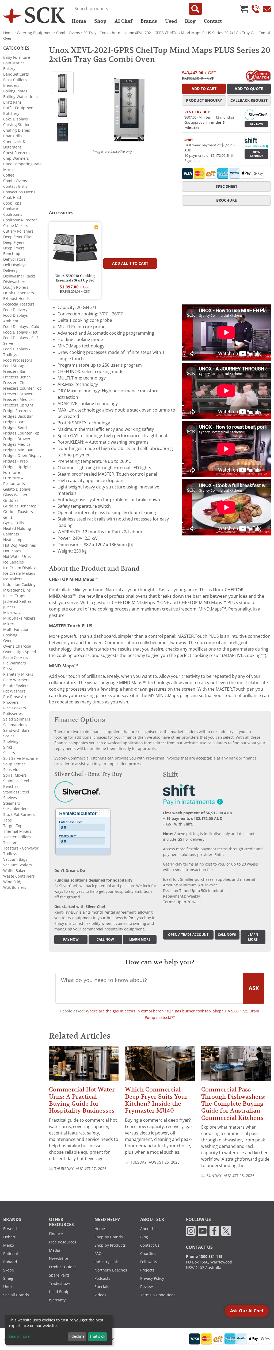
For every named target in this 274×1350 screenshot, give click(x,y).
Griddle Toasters (18, 512)
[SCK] (34, 15)
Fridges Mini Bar (18, 450)
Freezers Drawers (19, 394)
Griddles (10, 500)
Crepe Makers (15, 226)
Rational (10, 1253)
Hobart (9, 1237)
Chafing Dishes (16, 130)
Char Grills (12, 136)
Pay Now (256, 124)
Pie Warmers (14, 663)
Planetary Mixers (18, 674)
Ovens (8, 641)
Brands (148, 21)
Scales (8, 736)
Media (54, 1250)
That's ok (97, 1336)
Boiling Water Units (20, 97)
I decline (77, 1336)
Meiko (8, 1245)
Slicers (9, 753)
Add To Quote (249, 89)
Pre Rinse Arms (17, 697)
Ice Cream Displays (20, 568)
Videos (100, 1295)
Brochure (226, 200)
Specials (101, 1287)
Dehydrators (14, 259)
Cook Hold (12, 197)
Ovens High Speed (19, 652)
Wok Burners (14, 887)
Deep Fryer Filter (18, 237)
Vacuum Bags (15, 859)
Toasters (10, 842)
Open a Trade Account (188, 935)
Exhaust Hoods (16, 298)
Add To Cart (204, 89)
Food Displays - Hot (20, 332)
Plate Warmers (16, 680)
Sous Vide (12, 770)
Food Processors (17, 360)
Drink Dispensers (18, 293)
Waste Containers (19, 876)
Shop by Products (110, 1245)
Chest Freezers (16, 153)
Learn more (139, 939)
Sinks (8, 747)
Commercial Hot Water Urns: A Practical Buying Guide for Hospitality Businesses (82, 1100)
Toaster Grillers (17, 837)
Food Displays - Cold (21, 326)
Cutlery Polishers (18, 231)
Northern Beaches (110, 1270)
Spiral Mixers (15, 775)
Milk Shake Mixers (19, 618)
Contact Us (149, 1245)
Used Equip (59, 1292)
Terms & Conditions (158, 1295)
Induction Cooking (19, 584)
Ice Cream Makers (19, 573)
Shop (100, 21)
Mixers (9, 624)
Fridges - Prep (15, 461)
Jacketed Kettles (17, 601)
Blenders (11, 85)
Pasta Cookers (15, 657)
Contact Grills (15, 186)
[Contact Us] (267, 9)
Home (79, 21)
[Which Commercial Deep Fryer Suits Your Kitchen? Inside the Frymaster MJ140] (160, 1065)
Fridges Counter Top (21, 433)
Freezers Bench (17, 377)
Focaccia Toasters (19, 304)
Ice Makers (12, 579)
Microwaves (13, 613)
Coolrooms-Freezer (20, 220)
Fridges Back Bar (18, 416)
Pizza (7, 669)
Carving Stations (17, 125)
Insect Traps (14, 596)
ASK (254, 988)
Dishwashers (14, 282)
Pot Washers (14, 691)
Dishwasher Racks (19, 276)
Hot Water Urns (17, 556)
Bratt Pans (12, 102)
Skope (8, 1270)
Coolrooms (12, 214)
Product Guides (63, 1267)
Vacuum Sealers (17, 865)
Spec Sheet (226, 186)
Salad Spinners (16, 719)
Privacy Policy (152, 1278)
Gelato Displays (17, 489)
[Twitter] (226, 1230)
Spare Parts (59, 1275)
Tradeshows (60, 1283)
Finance (56, 1234)
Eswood (10, 1229)
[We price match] (258, 75)
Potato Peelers (16, 685)
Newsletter (58, 1259)
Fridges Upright (17, 467)
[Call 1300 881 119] (256, 9)
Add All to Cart (130, 263)
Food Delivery (15, 310)
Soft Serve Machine (20, 758)
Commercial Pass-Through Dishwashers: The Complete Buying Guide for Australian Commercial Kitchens (233, 1103)
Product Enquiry (204, 100)
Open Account (256, 154)
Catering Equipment (35, 33)
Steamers (11, 803)
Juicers (9, 607)
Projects (147, 1270)
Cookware (12, 209)
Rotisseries (13, 713)
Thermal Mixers (17, 831)
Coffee (8, 175)
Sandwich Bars (16, 730)
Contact (213, 21)
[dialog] (58, 1330)
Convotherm (110, 33)
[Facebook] (214, 1230)
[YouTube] (202, 1230)
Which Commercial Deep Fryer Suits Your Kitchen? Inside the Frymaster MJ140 (156, 1100)
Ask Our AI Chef (246, 1311)
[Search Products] (195, 9)
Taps (7, 820)
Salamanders (15, 725)
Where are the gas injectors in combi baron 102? (129, 1011)
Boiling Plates (15, 91)
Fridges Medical (17, 444)
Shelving (10, 741)
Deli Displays (14, 265)
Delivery (10, 270)
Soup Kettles (14, 764)
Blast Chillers (15, 80)
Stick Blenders (16, 809)
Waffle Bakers (15, 870)
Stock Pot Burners (19, 814)
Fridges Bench (16, 427)
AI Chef (123, 21)
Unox (7, 1287)
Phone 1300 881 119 (204, 1256)
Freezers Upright (18, 405)
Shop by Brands (108, 1237)
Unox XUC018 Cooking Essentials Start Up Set (75, 278)
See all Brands (16, 1295)
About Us (148, 1229)
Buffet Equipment (19, 108)
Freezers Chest (16, 383)
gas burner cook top (193, 1011)
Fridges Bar (13, 422)
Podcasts (102, 1278)
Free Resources (62, 1242)
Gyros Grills (13, 523)
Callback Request (249, 100)
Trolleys (10, 854)
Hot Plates (12, 551)
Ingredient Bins (17, 590)
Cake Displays (15, 119)
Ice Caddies (13, 562)
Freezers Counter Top (22, 388)
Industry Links (107, 1262)
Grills (8, 517)
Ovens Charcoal (17, 646)
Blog (190, 21)
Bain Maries (14, 63)
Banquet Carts (16, 74)
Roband (10, 1262)
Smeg (8, 1278)
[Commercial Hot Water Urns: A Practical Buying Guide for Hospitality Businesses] (84, 1065)
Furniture (11, 472)
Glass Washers (16, 495)
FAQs (99, 1253)
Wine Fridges (14, 882)
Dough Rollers (15, 287)
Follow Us (148, 1262)
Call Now (105, 939)
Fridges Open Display (22, 455)
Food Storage (14, 366)
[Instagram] (191, 1230)
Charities (148, 1253)
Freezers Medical (18, 399)
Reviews (147, 1287)
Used (171, 21)
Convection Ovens (19, 192)
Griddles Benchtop (20, 506)
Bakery (9, 68)
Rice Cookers (14, 708)
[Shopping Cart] (244, 9)
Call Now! (227, 935)
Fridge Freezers (17, 411)
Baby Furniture (16, 57)
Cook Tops (12, 203)
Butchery (11, 113)
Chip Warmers (16, 158)
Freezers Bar (14, 371)
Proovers (11, 702)
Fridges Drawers (17, 439)
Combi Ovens (68, 33)
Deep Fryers (14, 242)
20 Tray (89, 33)
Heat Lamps (13, 540)
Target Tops (13, 826)
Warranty (57, 1300)
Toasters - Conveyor (21, 848)
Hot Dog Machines (19, 545)
